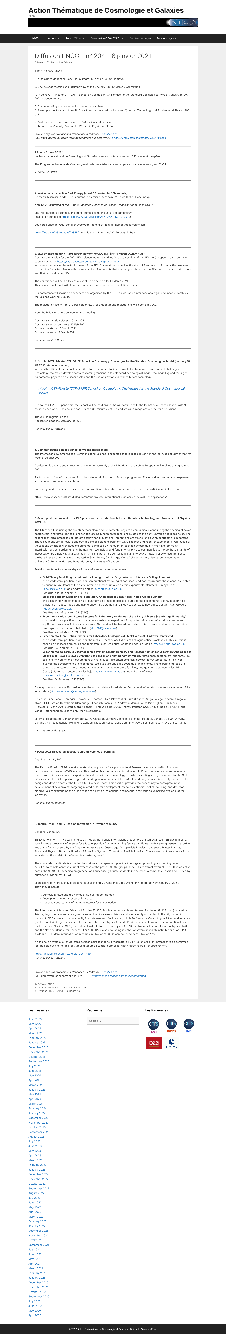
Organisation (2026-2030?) (105, 38)
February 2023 (37, 1164)
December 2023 (38, 1117)
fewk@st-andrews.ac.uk (169, 643)
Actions (52, 38)
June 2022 (35, 1202)
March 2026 (35, 1033)
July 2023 (34, 1141)
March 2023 (35, 1160)
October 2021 (36, 1240)
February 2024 (37, 1108)
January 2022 (36, 1226)
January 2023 (37, 1169)
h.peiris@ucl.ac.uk (54, 588)
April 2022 (34, 1211)
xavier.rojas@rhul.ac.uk (109, 671)
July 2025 (34, 1066)
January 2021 (36, 1277)
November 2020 (38, 1287)
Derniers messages (140, 38)
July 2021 (34, 1249)
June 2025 (35, 1070)
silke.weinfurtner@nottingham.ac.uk (65, 675)
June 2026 (35, 1019)
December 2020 (38, 1282)
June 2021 (34, 1254)
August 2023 (36, 1136)
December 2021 (38, 1230)
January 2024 (37, 1113)
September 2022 (38, 1188)
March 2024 (35, 1103)
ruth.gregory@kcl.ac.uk (57, 608)
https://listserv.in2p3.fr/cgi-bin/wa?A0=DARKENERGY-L (96, 216)
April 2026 (34, 1028)
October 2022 (37, 1183)
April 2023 (34, 1155)
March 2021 (35, 1268)
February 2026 (37, 1037)
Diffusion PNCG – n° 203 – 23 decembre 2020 (62, 987)
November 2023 (38, 1122)
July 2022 (34, 1197)
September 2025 (38, 1061)
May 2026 (34, 1023)
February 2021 (37, 1273)
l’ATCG (35, 38)
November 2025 (38, 1052)
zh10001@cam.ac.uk (103, 628)
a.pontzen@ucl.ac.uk (108, 588)
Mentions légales (166, 38)
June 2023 (35, 1146)
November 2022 (38, 1179)
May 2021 (34, 1258)
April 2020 (34, 1315)
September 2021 (38, 1244)
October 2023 (37, 1127)
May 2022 (34, 1207)
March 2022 (35, 1216)
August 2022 (36, 1193)
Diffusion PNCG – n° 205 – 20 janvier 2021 (60, 991)
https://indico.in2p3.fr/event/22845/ (57, 232)
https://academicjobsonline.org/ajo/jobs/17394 (63, 953)
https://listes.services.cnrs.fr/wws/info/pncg (139, 137)
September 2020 (38, 1296)
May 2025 (34, 1075)
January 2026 (37, 1042)
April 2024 (34, 1099)
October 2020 (37, 1291)
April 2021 (34, 1263)
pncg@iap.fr (109, 134)
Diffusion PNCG (46, 984)
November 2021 (38, 1235)
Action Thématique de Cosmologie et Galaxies (106, 10)
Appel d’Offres (73, 38)
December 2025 (38, 1047)
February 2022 (37, 1221)
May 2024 (34, 1094)
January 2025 (36, 1089)
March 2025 (35, 1085)
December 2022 (38, 1174)
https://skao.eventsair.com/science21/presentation (88, 261)
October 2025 (37, 1056)
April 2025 (34, 1080)
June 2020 (35, 1305)
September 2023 (38, 1132)
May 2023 (34, 1150)
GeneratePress (149, 1329)
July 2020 (34, 1301)
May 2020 (34, 1310)
